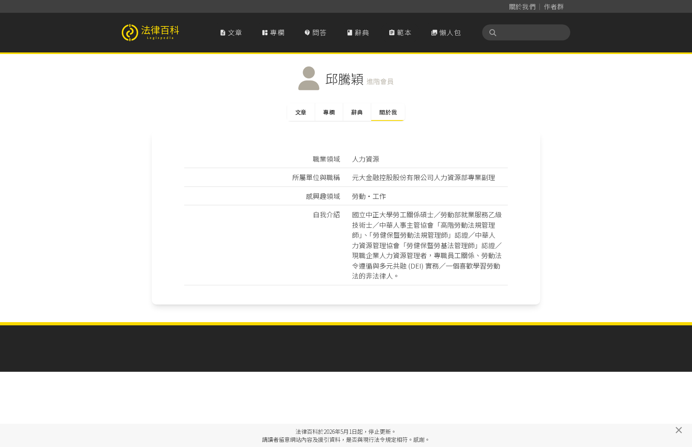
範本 (400, 32)
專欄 (273, 32)
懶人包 (446, 32)
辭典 (358, 32)
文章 (231, 32)
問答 (315, 32)
